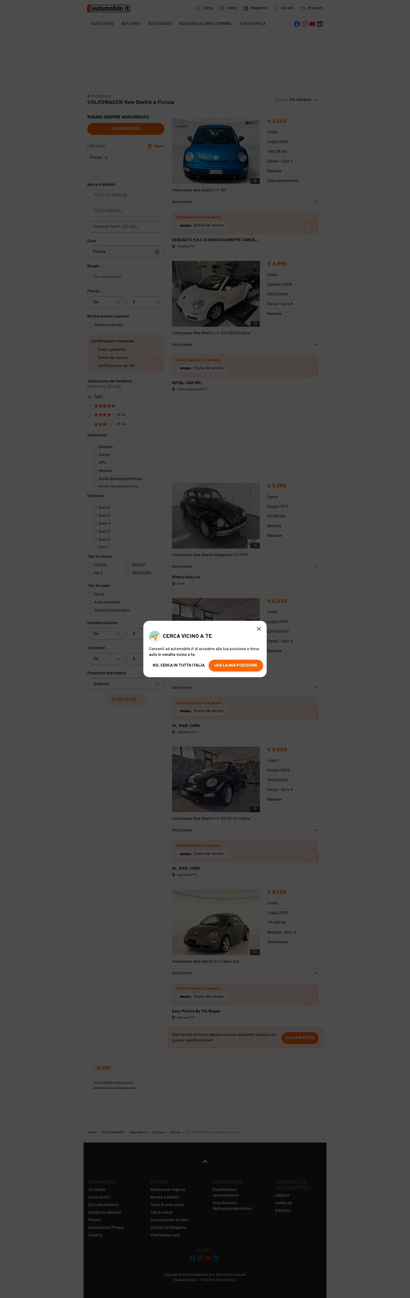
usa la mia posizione (235, 665)
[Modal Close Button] (258, 628)
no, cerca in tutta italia (179, 665)
